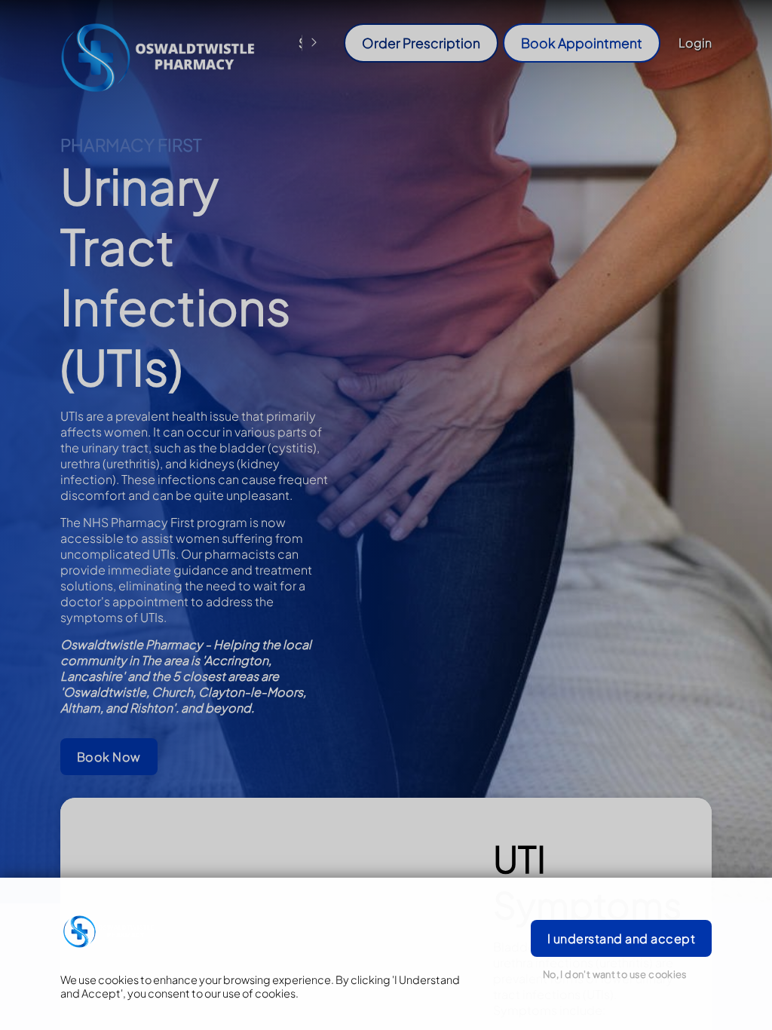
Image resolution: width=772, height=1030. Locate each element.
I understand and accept (621, 938)
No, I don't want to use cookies (615, 974)
